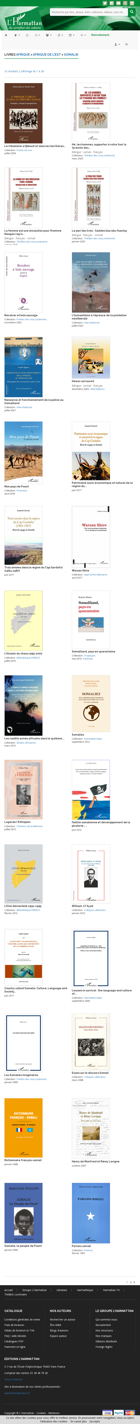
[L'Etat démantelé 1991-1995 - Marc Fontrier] (23, 873)
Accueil (8, 1290)
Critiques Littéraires (95, 910)
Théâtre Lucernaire (15, 1294)
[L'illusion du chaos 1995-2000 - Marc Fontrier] (23, 620)
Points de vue (24, 150)
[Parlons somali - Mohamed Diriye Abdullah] (91, 1213)
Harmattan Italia (93, 738)
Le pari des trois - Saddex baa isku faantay (99, 230)
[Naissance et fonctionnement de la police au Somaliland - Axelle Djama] (23, 366)
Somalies (78, 734)
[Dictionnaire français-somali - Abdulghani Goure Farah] (23, 1127)
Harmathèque (85, 1290)
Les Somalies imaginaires (21, 1075)
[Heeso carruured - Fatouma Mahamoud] (91, 357)
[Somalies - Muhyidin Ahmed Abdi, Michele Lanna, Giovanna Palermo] (91, 703)
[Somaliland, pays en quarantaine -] (91, 619)
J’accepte (95, 1421)
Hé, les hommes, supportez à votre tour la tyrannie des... (99, 146)
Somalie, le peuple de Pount (23, 1245)
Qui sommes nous (106, 1319)
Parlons (88, 1250)
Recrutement (103, 1325)
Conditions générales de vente (22, 1319)
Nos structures (104, 1330)
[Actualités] (71, 35)
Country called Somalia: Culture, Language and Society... (35, 990)
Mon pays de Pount (16, 486)
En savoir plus (79, 1421)
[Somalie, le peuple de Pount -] (23, 1212)
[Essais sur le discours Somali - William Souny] (91, 1041)
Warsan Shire (80, 570)
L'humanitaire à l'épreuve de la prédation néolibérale (99, 317)
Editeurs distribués (106, 1341)
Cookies (41, 1413)
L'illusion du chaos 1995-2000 (23, 653)
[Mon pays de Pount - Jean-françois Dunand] (23, 452)
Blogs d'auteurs (59, 1330)
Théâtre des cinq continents (99, 155)
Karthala (88, 658)
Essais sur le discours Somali (90, 1072)
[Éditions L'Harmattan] (24, 19)
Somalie (71, 54)
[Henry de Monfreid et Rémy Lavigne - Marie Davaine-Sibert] (91, 1128)
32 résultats (11, 71)
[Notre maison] (60, 35)
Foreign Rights (104, 1346)
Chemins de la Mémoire (30, 826)
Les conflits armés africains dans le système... (34, 738)
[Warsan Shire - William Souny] (91, 536)
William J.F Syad (82, 906)
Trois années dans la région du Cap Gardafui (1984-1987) (33, 569)
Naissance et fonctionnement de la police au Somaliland (33, 401)
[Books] (17, 35)
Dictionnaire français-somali (23, 1160)
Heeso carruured (83, 381)
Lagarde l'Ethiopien (17, 822)
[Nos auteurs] (48, 35)
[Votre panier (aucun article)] (127, 44)
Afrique (23, 54)
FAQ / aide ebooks (15, 1336)
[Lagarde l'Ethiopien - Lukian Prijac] (23, 789)
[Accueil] (7, 35)
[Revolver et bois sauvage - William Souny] (23, 282)
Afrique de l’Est (47, 54)
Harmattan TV (111, 1290)
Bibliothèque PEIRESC (28, 657)
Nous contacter (13, 1379)
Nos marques (104, 1336)
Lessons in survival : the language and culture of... (102, 992)
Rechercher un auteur (62, 1319)
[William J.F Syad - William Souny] (91, 873)
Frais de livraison (14, 1325)
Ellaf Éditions (98, 389)
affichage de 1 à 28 (32, 71)
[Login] (117, 44)
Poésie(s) (22, 490)
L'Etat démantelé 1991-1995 (22, 906)
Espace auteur (58, 1336)
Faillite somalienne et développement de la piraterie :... (101, 824)
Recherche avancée (124, 17)
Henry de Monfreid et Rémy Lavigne (96, 1161)
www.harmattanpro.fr (17, 1393)
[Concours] (83, 35)
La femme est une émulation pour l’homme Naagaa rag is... (32, 232)
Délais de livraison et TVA (19, 1330)
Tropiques (90, 655)
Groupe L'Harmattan (34, 1290)
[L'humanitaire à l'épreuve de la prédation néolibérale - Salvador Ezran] (91, 282)
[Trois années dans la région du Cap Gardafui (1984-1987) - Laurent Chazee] (23, 535)
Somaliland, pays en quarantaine (93, 651)
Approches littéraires (95, 574)
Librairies (62, 1290)
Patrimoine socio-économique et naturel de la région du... (102, 484)
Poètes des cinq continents (32, 319)
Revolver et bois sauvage (21, 315)
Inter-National (91, 322)
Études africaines (26, 742)
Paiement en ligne (15, 1346)
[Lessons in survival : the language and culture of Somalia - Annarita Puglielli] (91, 958)
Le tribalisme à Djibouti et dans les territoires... (35, 146)
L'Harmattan (26, 1413)
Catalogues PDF (14, 1341)
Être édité (55, 1325)
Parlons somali (81, 1246)
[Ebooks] (37, 35)
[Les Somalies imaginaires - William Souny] (23, 1042)
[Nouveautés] (27, 35)
